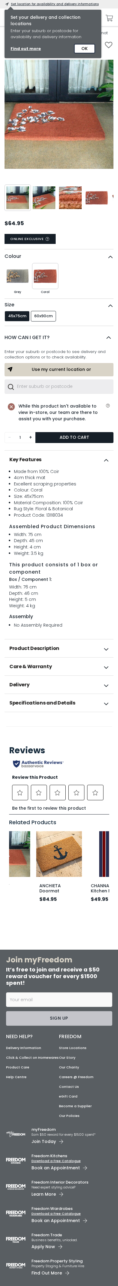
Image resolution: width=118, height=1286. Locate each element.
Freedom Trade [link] (46, 1235)
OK (84, 48)
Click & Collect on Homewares (32, 1057)
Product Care (17, 1067)
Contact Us (69, 1086)
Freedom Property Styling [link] (57, 1261)
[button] (59, 337)
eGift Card (68, 1096)
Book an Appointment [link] (55, 1168)
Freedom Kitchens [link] (49, 1156)
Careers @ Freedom (76, 1076)
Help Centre (16, 1076)
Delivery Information (23, 1047)
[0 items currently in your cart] (108, 18)
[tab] (59, 460)
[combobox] (59, 386)
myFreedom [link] (43, 1129)
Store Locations (73, 1047)
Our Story (67, 1057)
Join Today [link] (43, 1141)
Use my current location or (61, 369)
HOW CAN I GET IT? (27, 337)
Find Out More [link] (46, 1273)
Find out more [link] (26, 49)
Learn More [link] (43, 1194)
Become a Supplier (75, 1106)
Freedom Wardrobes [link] (52, 1208)
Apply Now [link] (43, 1247)
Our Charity (69, 1067)
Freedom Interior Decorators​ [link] (59, 1182)
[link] (59, 725)
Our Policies (69, 1115)
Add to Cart (74, 437)
